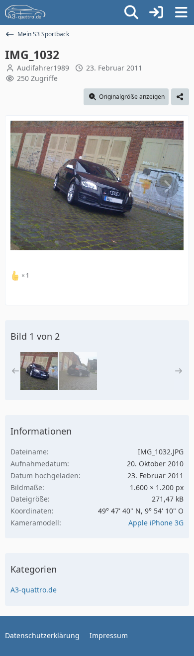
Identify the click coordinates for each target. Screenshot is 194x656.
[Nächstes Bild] (167, 187)
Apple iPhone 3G (156, 522)
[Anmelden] (156, 12)
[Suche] (131, 12)
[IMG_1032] (39, 371)
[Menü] (181, 12)
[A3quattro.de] (25, 12)
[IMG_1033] (78, 371)
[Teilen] (180, 96)
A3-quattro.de (33, 589)
